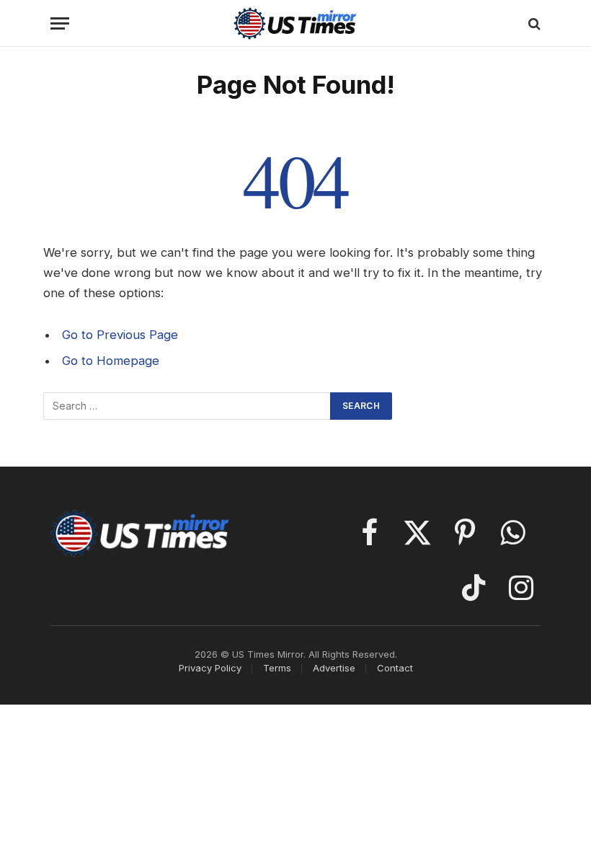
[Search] (533, 23)
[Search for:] (187, 406)
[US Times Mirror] (295, 23)
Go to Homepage (110, 360)
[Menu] (59, 23)
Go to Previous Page (120, 334)
